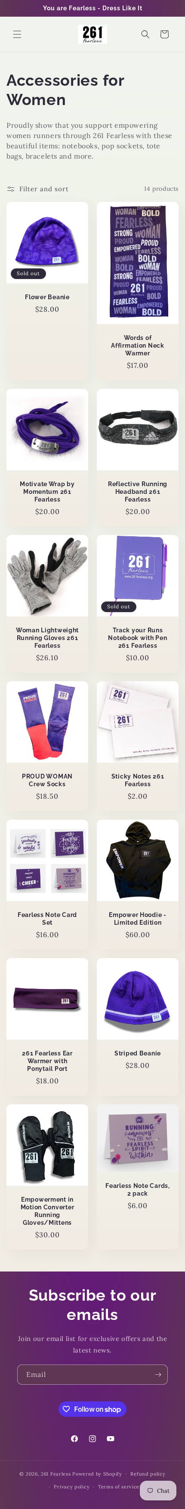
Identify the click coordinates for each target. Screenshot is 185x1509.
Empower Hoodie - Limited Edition (137, 918)
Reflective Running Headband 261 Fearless (137, 491)
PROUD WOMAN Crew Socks (47, 780)
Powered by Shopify (97, 1473)
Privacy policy (71, 1487)
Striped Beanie (137, 1053)
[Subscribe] (157, 1375)
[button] (17, 34)
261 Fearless (56, 1473)
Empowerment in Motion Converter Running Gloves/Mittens (47, 1211)
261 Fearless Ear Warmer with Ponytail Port (47, 1060)
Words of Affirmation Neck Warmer (137, 345)
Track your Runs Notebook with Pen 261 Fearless (137, 637)
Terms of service (118, 1487)
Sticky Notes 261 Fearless (137, 780)
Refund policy (147, 1474)
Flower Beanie (47, 297)
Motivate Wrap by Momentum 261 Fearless (47, 491)
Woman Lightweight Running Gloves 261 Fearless (47, 637)
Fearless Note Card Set (47, 918)
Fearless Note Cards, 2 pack (137, 1188)
